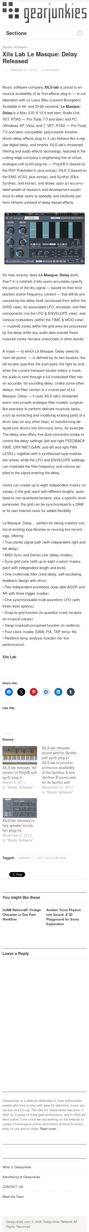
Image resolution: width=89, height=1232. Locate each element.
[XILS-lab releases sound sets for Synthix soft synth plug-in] (62, 770)
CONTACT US (12, 1186)
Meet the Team (13, 1196)
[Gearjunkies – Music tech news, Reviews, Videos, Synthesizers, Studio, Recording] (44, 12)
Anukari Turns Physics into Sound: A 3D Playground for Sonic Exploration (63, 916)
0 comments (51, 69)
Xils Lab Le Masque (52, 857)
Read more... (49, 1128)
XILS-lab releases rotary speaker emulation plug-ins (19, 825)
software (25, 857)
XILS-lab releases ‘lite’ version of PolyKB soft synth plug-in (19, 772)
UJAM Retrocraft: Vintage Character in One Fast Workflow (21, 914)
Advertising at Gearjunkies (21, 1176)
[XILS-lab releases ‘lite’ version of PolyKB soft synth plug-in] (19, 755)
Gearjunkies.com (18, 1221)
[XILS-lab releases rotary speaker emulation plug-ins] (19, 808)
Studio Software (14, 47)
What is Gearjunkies (16, 1167)
